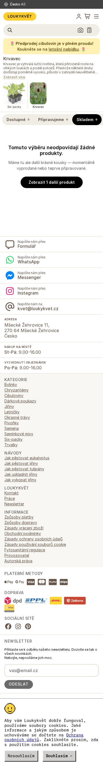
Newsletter (14, 504)
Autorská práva (18, 560)
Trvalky (11, 444)
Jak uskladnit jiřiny (20, 474)
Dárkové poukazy (20, 401)
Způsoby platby (19, 517)
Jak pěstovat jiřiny (21, 463)
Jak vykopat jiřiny (20, 479)
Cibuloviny (13, 395)
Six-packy (13, 439)
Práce (9, 498)
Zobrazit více (14, 77)
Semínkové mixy (18, 433)
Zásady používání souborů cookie (35, 544)
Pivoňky (11, 423)
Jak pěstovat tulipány (24, 468)
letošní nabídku (64, 49)
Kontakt (11, 493)
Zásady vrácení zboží (23, 528)
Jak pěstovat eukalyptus (26, 458)
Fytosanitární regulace (24, 550)
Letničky (12, 412)
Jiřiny (9, 406)
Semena (11, 428)
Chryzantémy (16, 390)
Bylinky (10, 384)
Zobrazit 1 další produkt (52, 182)
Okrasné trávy (17, 417)
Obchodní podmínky (22, 533)
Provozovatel (16, 555)
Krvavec (12, 58)
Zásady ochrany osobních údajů (33, 539)
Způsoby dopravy (20, 522)
